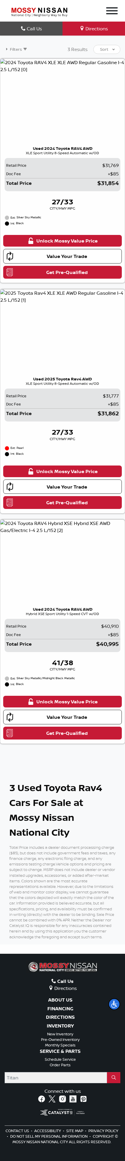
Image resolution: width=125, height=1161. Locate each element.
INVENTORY (60, 1026)
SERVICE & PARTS (60, 1051)
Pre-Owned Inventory (60, 1039)
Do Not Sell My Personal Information (49, 1136)
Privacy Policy (103, 1130)
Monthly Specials (60, 1045)
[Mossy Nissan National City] (39, 11)
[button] (114, 1004)
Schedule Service (60, 1059)
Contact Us (18, 1130)
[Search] (113, 1077)
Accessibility (48, 1130)
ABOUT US (60, 1000)
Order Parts (60, 1064)
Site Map (75, 1130)
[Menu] (112, 11)
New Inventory (60, 1034)
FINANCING (60, 1008)
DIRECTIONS (60, 1017)
